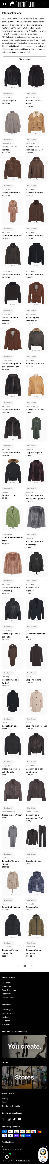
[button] (4, 4)
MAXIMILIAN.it (24, 1160)
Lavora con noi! (8, 1013)
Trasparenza (7, 1024)
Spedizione (6, 986)
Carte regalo (7, 1009)
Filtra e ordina (24, 59)
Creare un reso (8, 997)
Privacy (5, 1098)
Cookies (5, 1102)
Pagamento (6, 994)
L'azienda (6, 1017)
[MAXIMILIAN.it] (25, 4)
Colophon (6, 1021)
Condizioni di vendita (11, 1106)
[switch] (43, 1160)
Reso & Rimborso (9, 990)
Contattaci (6, 983)
